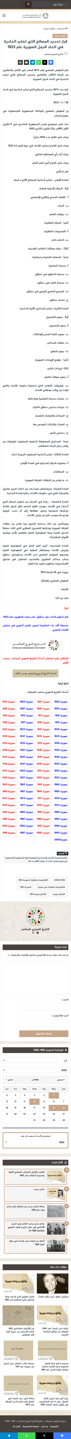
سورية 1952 (26, 771)
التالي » (9, 1080)
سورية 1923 (8, 729)
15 (54, 1108)
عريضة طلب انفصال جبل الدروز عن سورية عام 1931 (19, 1365)
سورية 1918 (9, 722)
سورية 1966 (43, 791)
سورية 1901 (43, 702)
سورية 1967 (26, 791)
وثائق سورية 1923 (37, 894)
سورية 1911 (44, 716)
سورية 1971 (43, 798)
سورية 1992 (26, 826)
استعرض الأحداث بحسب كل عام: (35, 1136)
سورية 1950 (60, 771)
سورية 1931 (43, 743)
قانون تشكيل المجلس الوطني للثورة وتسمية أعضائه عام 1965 (27, 1173)
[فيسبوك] (50, 62)
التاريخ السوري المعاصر (54, 54)
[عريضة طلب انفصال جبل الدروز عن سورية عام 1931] (18, 1350)
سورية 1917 (27, 722)
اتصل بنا (16, 1426)
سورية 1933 (8, 743)
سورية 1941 (43, 757)
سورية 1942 (26, 757)
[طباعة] (20, 62)
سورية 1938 (8, 750)
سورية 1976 (43, 805)
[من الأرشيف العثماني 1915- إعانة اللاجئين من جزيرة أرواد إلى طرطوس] (18, 1315)
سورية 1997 (26, 833)
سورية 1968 (8, 791)
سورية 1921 (43, 729)
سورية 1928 (8, 736)
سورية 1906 (43, 709)
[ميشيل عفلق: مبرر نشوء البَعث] (52, 1284)
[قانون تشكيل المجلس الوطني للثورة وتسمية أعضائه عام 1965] (56, 1177)
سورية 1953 (8, 771)
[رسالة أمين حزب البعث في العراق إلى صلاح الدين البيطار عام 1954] (18, 1385)
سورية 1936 (43, 750)
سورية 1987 (26, 819)
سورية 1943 (8, 757)
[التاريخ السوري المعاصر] (35, 16)
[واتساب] (38, 62)
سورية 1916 (43, 722)
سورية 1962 (26, 784)
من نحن (44, 1426)
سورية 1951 (43, 771)
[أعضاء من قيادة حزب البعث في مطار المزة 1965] (56, 1246)
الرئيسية (61, 29)
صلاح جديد (39, 1189)
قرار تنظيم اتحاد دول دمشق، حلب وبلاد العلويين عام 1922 (35, 617)
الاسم (65, 1000)
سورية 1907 (26, 709)
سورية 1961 (43, 784)
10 (34, 1101)
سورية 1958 (8, 778)
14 (64, 1108)
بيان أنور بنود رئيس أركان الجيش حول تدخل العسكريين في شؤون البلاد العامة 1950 (53, 1402)
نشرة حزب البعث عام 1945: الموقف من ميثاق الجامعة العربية (55, 1332)
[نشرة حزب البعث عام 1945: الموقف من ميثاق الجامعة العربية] (52, 1315)
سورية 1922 (26, 729)
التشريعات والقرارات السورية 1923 (33, 880)
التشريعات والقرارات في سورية (51, 887)
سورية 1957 (26, 778)
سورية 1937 (26, 750)
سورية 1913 (9, 716)
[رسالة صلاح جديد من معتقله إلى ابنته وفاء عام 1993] (56, 1211)
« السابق (61, 1080)
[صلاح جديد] (56, 1194)
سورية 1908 (8, 709)
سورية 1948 (8, 764)
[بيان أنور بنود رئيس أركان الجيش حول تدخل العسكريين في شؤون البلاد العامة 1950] (52, 1385)
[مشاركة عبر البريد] (26, 62)
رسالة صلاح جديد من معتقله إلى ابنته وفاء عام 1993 (25, 1208)
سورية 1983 (8, 812)
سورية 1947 (26, 764)
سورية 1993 (8, 826)
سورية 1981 (43, 812)
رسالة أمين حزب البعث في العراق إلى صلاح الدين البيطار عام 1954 (19, 1402)
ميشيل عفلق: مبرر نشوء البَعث (53, 1297)
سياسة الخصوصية (30, 1426)
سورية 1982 (26, 812)
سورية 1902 (26, 702)
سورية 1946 (43, 764)
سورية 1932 (26, 743)
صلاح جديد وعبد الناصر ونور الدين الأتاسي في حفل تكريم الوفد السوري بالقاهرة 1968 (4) (26, 1227)
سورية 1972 (26, 798)
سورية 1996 (43, 833)
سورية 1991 (43, 826)
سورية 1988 (8, 819)
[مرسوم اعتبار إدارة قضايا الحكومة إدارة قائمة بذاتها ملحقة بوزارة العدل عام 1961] (52, 1350)
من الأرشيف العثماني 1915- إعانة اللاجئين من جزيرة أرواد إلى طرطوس (20, 1332)
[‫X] (44, 62)
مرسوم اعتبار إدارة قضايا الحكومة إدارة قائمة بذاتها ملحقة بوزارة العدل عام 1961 (54, 1367)
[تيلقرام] (32, 62)
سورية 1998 (8, 833)
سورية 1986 (43, 819)
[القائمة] (4, 17)
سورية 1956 (43, 778)
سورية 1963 (8, 784)
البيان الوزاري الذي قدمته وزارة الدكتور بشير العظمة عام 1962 (19, 1298)
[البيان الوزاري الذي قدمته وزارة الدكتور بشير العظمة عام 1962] (18, 1284)
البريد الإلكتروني (60, 1016)
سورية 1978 (8, 805)
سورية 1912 (27, 716)
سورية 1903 (8, 702)
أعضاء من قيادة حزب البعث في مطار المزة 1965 (27, 1242)
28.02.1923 (60, 880)
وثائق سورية (49, 29)
